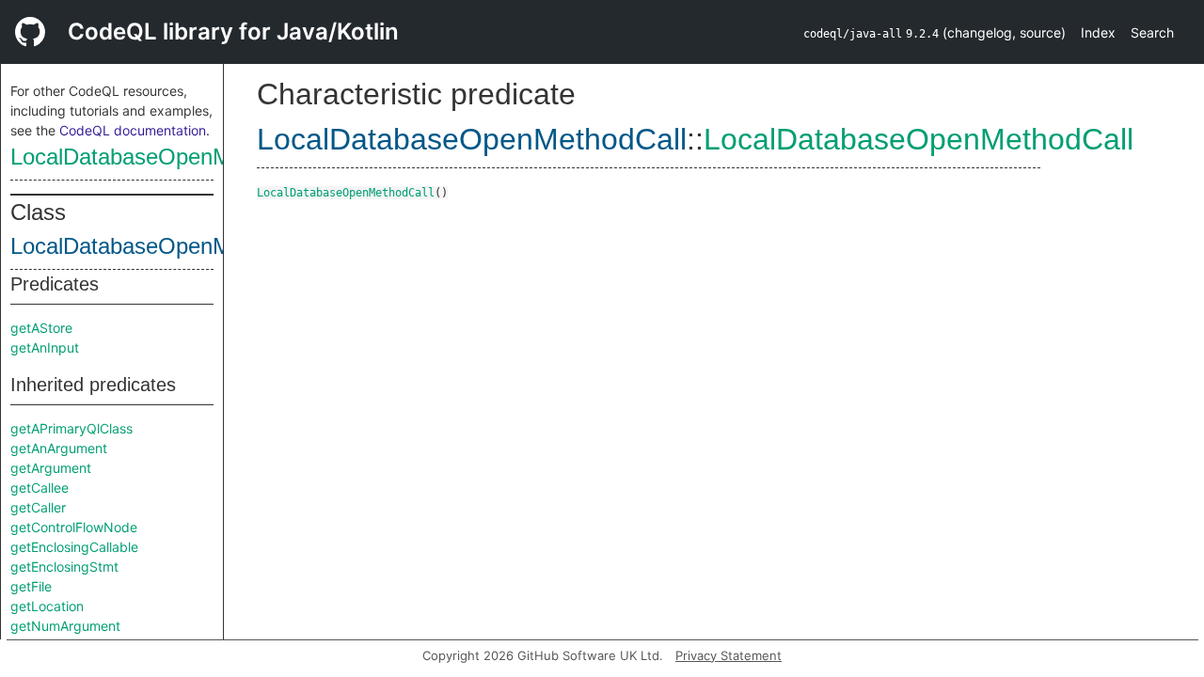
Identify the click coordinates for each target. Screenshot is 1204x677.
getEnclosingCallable (74, 547)
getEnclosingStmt (64, 567)
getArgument (50, 468)
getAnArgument (58, 448)
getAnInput (44, 347)
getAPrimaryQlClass (71, 428)
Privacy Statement (728, 655)
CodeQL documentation (132, 130)
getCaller (38, 507)
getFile (31, 586)
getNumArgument (65, 626)
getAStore (41, 328)
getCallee (39, 488)
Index (1098, 32)
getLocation (47, 606)
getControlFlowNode (73, 527)
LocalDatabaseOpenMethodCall (167, 156)
